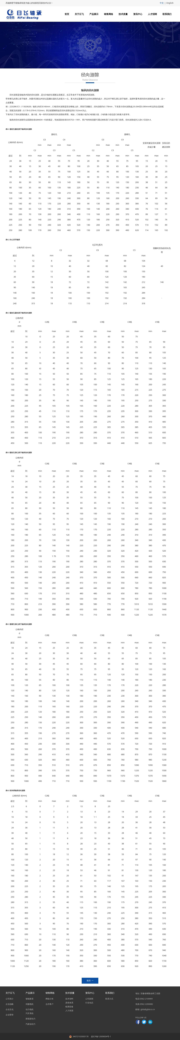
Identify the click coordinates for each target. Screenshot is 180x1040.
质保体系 (69, 1002)
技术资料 (69, 998)
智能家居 (29, 998)
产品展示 (93, 14)
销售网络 (108, 14)
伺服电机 (29, 1004)
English (170, 3)
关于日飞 (79, 14)
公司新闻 (89, 998)
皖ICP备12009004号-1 (101, 1036)
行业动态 (89, 1002)
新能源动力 (30, 1018)
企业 (8, 1004)
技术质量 (123, 14)
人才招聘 (152, 14)
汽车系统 (29, 1013)
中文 (162, 3)
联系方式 (109, 998)
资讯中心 (137, 14)
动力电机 (29, 1009)
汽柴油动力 (30, 1024)
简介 (12, 998)
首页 (67, 14)
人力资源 (69, 1010)
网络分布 (49, 998)
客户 (51, 1004)
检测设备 (69, 1006)
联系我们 (167, 14)
